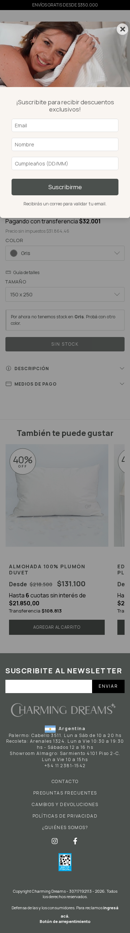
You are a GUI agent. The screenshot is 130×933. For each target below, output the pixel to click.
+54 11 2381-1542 (65, 766)
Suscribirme (65, 187)
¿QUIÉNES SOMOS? (65, 827)
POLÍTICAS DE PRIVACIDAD (65, 816)
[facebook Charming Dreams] (75, 840)
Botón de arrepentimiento (65, 921)
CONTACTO (65, 781)
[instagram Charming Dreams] (55, 840)
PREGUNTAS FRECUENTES (65, 793)
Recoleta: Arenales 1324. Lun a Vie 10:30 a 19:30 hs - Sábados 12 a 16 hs (65, 744)
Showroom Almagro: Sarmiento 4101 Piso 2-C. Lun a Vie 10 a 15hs (65, 756)
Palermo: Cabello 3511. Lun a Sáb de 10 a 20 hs (65, 735)
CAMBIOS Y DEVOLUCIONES (65, 804)
